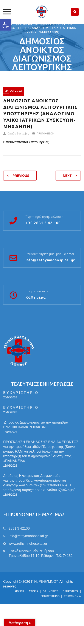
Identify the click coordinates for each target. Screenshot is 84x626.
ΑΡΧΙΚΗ (19, 591)
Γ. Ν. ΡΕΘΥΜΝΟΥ (44, 581)
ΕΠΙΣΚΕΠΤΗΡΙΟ (49, 596)
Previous (20, 175)
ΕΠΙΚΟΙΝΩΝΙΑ (72, 596)
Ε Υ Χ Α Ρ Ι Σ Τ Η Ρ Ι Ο (20, 393)
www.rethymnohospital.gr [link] (28, 543)
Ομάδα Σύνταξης (18, 133)
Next (67, 175)
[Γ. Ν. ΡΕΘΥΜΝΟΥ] (42, 12)
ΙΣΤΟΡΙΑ (33, 591)
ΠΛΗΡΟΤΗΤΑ (70, 591)
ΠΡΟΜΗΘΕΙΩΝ (45, 133)
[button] (5, 25)
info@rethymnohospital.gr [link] (28, 536)
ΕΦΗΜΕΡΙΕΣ (50, 591)
